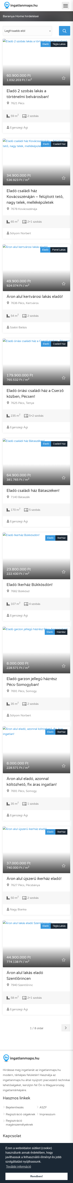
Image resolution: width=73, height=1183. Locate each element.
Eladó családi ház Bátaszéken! (33, 491)
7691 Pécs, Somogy (23, 691)
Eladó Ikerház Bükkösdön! (30, 585)
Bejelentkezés (15, 1107)
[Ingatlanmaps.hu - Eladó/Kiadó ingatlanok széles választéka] (20, 5)
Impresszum (47, 1114)
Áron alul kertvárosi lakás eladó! (35, 296)
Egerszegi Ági (19, 127)
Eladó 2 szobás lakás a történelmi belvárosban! (28, 94)
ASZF (43, 1107)
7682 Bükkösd (19, 591)
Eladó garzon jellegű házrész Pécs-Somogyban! (32, 682)
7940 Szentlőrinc (21, 985)
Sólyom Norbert (20, 233)
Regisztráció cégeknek (20, 1114)
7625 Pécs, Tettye (22, 403)
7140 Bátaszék (20, 497)
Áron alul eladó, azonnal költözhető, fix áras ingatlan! (32, 782)
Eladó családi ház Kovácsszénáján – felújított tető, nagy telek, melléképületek (35, 197)
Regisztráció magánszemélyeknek (19, 1122)
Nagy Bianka (18, 909)
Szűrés (38, 17)
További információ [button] (18, 1166)
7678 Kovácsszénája (23, 209)
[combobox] (27, 31)
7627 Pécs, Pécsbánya (25, 885)
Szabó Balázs (18, 327)
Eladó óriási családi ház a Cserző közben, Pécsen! (35, 394)
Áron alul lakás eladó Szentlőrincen (25, 976)
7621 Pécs (17, 103)
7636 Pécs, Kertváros (24, 303)
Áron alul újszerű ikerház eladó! (34, 879)
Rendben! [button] (36, 1176)
